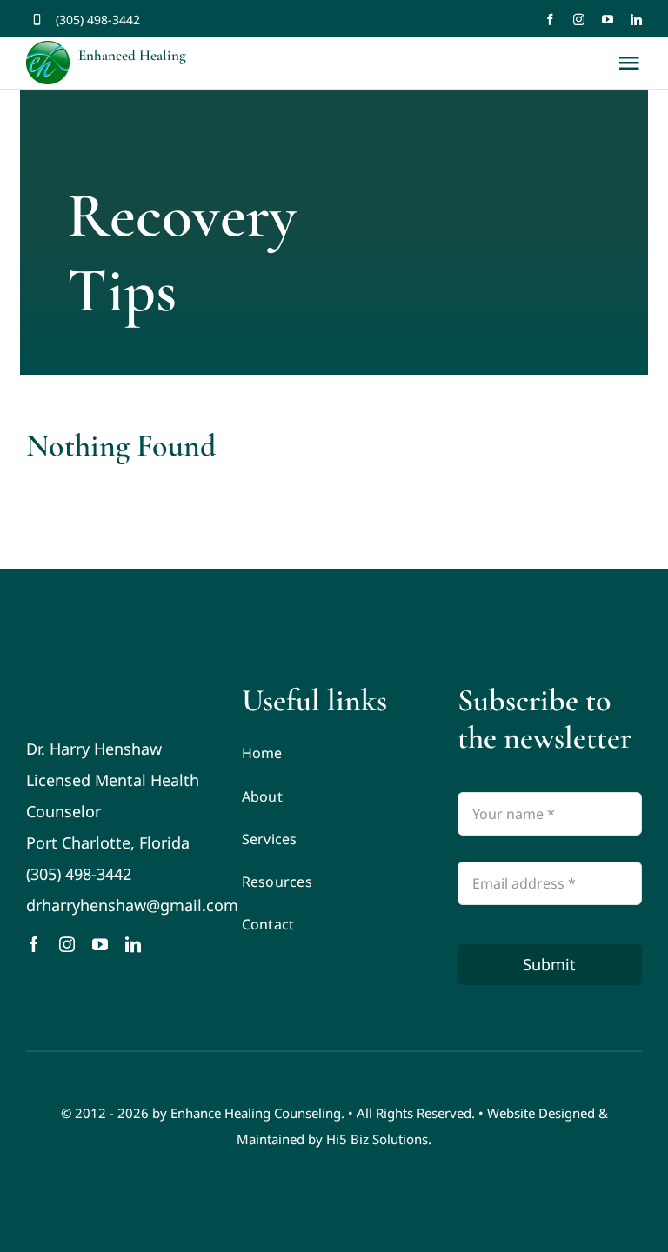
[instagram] (578, 19)
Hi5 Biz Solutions (377, 1139)
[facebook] (550, 19)
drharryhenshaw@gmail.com (132, 905)
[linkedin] (636, 19)
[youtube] (607, 19)
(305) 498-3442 (98, 19)
